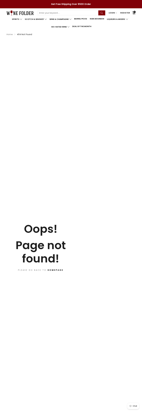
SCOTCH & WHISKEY (34, 19)
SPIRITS (15, 19)
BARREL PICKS (80, 18)
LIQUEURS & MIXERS (116, 19)
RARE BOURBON (97, 18)
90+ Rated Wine (59, 27)
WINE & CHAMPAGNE (59, 19)
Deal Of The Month (81, 26)
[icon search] (101, 12)
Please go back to (40, 270)
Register (125, 13)
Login (112, 13)
